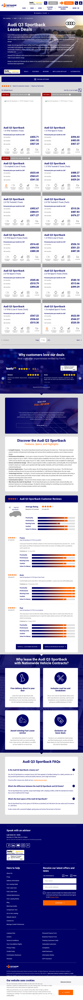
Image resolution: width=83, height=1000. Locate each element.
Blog (8, 902)
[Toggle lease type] (61, 3)
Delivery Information (13, 880)
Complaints (45, 948)
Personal (69, 3)
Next (78, 340)
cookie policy (10, 995)
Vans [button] (32, 8)
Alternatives (75, 71)
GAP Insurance (47, 958)
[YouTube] (18, 845)
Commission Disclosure (14, 955)
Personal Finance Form (49, 933)
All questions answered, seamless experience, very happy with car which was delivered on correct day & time (22, 378)
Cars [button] (24, 8)
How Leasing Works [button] (63, 8)
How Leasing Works (13, 899)
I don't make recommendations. (53, 378)
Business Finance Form (49, 937)
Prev (3, 378)
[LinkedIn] (13, 845)
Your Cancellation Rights (14, 944)
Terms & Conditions (13, 940)
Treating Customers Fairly (50, 940)
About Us (9, 873)
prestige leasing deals (40, 780)
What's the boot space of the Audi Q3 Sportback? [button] (27, 799)
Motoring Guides (12, 906)
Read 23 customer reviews (21, 86)
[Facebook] (8, 845)
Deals (26, 71)
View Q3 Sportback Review (54, 647)
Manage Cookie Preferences (15, 924)
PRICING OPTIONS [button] (43, 79)
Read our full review (37, 86)
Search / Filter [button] (41, 13)
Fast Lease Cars (12, 888)
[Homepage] (9, 5)
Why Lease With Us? (60, 71)
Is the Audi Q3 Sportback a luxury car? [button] (23, 770)
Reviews (46, 71)
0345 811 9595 (76, 3)
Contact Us (10, 921)
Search (45, 3)
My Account (80, 3)
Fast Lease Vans (12, 891)
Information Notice (48, 955)
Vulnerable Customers (49, 944)
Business (53, 3)
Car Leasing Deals (12, 884)
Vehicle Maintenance (13, 895)
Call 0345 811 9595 (13, 835)
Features (35, 71)
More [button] (75, 8)
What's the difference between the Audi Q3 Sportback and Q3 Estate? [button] (36, 786)
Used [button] (40, 8)
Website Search (11, 917)
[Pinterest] (28, 845)
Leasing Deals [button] (50, 8)
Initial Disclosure (47, 951)
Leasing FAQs (11, 933)
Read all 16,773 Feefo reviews (41, 387)
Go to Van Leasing (12, 913)
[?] (29, 94)
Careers (9, 937)
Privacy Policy (54, 897)
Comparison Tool (12, 910)
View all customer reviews (28, 647)
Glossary (9, 958)
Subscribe (59, 903)
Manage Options (66, 982)
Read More (41, 425)
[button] (72, 90)
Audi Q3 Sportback (14, 127)
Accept (67, 992)
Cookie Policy (11, 951)
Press (8, 877)
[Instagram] (23, 845)
